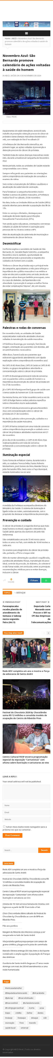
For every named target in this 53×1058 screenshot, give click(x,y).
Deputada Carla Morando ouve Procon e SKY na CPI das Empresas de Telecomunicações (40, 614)
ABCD (14, 38)
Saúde (13, 75)
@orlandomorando (31, 1003)
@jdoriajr (9, 998)
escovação (9, 1023)
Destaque (20, 593)
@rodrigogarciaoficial (14, 1008)
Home (7, 38)
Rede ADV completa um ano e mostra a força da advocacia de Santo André (26, 672)
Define (29, 1013)
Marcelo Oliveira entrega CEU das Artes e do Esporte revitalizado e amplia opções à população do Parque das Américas (26, 953)
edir (45, 1018)
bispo (7, 1013)
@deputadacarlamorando (16, 993)
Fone (22, 1023)
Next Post (41, 602)
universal (24, 1028)
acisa (42, 1008)
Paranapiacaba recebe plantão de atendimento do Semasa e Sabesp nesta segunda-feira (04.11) (12, 614)
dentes (40, 1013)
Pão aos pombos (10, 926)
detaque (34, 1018)
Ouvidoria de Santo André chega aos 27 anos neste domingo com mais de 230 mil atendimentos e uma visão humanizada (26, 966)
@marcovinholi (11, 1003)
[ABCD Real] (26, 12)
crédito (18, 1013)
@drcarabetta (38, 993)
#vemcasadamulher (13, 988)
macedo (32, 1023)
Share (35, 580)
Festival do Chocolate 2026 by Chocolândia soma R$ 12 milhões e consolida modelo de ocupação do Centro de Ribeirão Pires (25, 715)
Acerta (31, 1008)
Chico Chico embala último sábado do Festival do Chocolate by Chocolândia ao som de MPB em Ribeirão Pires (24, 916)
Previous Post (12, 602)
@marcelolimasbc (25, 998)
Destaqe (8, 1018)
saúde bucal (10, 1028)
